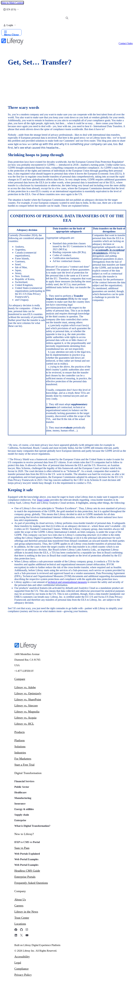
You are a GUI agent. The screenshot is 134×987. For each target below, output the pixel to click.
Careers (18, 905)
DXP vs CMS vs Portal (27, 842)
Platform (19, 740)
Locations (20, 923)
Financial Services (24, 781)
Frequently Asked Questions (31, 882)
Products (19, 732)
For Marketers (22, 758)
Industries (20, 752)
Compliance (21, 968)
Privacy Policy (23, 974)
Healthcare (20, 792)
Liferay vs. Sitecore (26, 705)
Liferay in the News (26, 911)
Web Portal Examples (26, 859)
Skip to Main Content (12, 2)
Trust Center (21, 917)
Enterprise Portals (24, 876)
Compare (19, 679)
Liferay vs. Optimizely (27, 693)
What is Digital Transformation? (32, 825)
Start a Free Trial (24, 764)
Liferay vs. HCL (24, 723)
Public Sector (21, 786)
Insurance (19, 803)
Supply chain (21, 814)
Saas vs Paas (21, 848)
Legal (17, 962)
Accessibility (22, 956)
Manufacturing (22, 798)
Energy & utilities (24, 809)
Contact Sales (126, 43)
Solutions (19, 746)
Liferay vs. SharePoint (27, 699)
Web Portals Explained (27, 853)
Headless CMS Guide (27, 870)
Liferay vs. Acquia (25, 717)
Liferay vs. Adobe (25, 687)
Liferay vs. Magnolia (26, 711)
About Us (20, 899)
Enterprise (20, 820)
